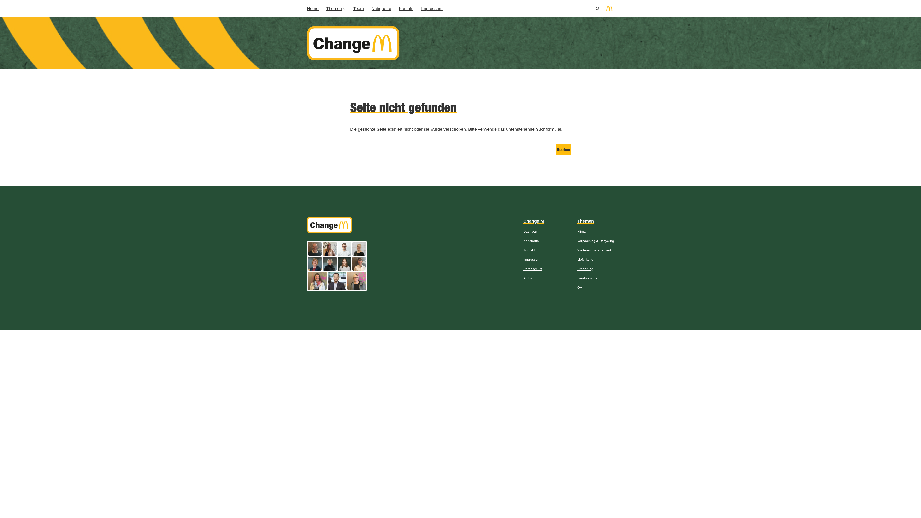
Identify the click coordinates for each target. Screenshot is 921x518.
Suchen (563, 149)
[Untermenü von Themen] (344, 8)
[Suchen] (597, 8)
